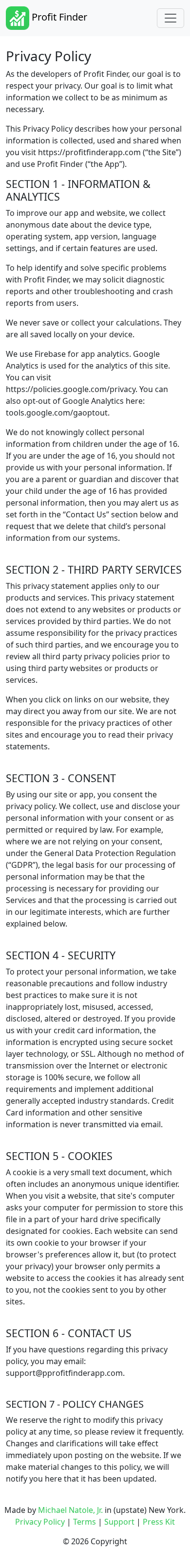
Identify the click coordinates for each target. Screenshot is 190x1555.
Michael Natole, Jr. (70, 1510)
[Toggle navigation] (170, 18)
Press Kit (159, 1521)
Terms (84, 1521)
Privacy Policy (40, 1521)
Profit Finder (58, 16)
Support (119, 1521)
